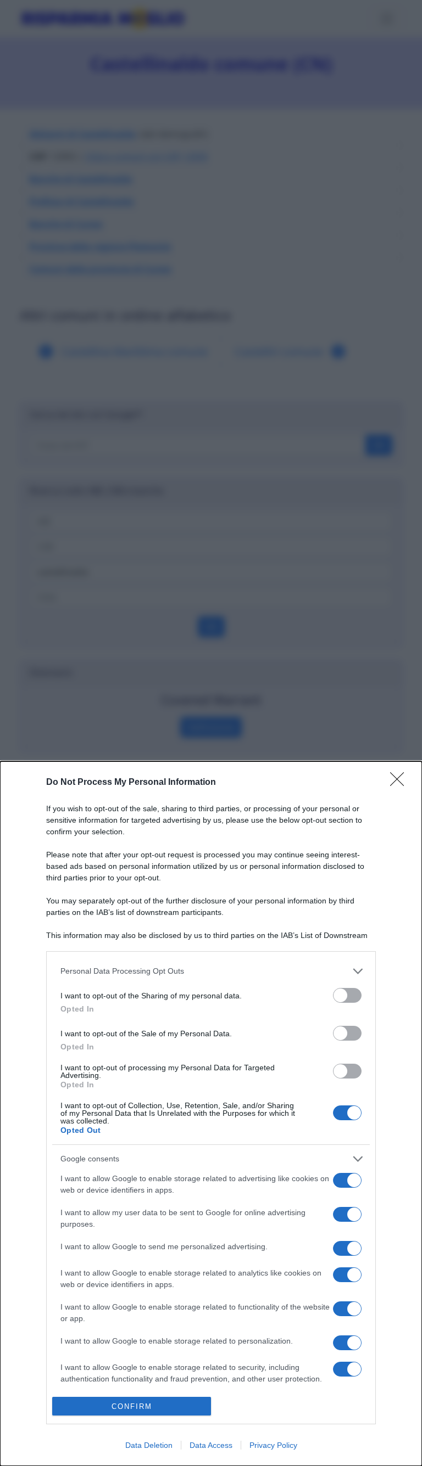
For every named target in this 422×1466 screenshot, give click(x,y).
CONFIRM (132, 1406)
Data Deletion (149, 1445)
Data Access (211, 1445)
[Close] (400, 782)
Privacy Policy (273, 1445)
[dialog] (211, 1113)
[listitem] (211, 971)
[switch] (347, 995)
